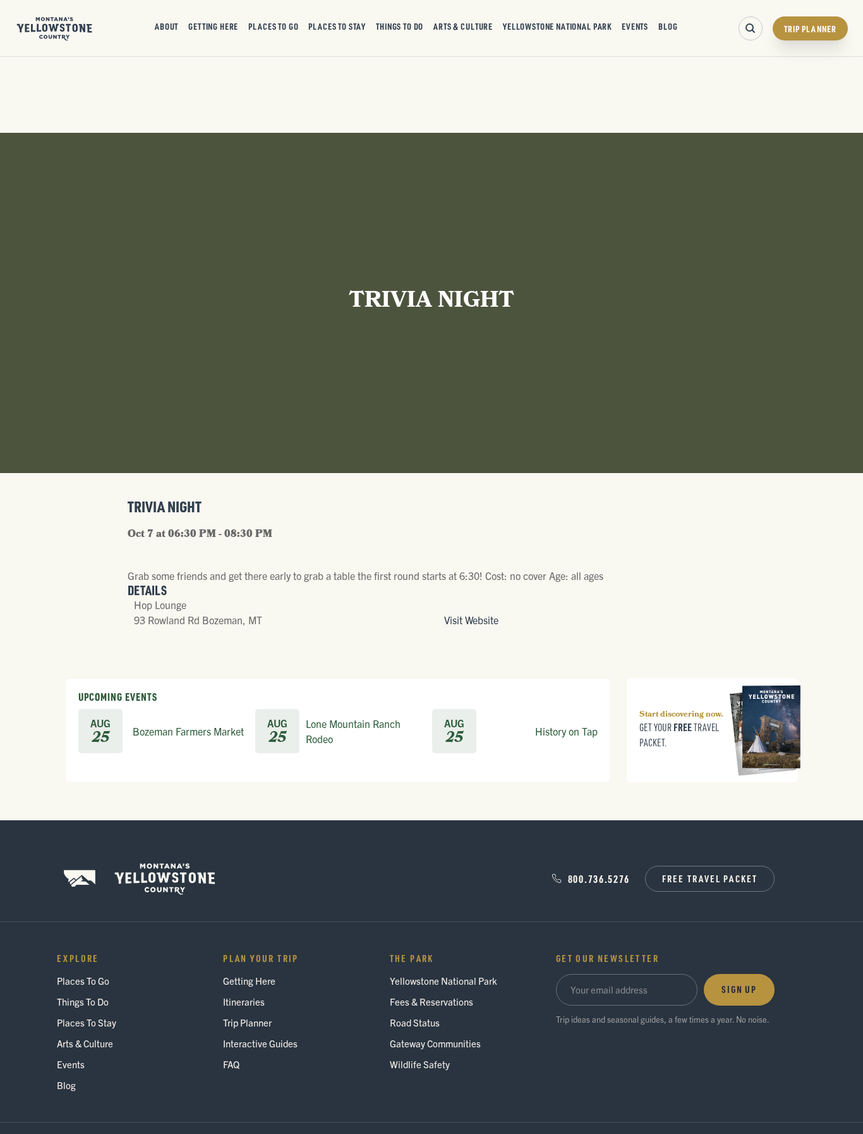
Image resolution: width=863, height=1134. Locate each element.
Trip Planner (810, 28)
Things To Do (399, 26)
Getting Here (213, 26)
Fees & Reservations (431, 1001)
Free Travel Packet (709, 878)
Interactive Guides (260, 1043)
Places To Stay (337, 26)
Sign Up (739, 989)
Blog (667, 26)
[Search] (751, 28)
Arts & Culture (463, 26)
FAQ (231, 1064)
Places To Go (273, 26)
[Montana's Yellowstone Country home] (54, 28)
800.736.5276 (599, 878)
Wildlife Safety (420, 1064)
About (166, 26)
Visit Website (471, 619)
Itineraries (244, 1001)
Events (635, 26)
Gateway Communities (435, 1043)
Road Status (415, 1022)
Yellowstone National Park (557, 26)
